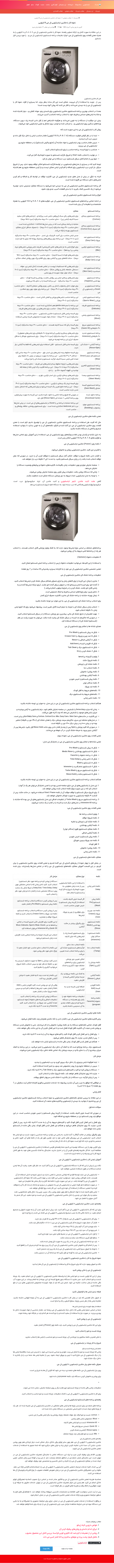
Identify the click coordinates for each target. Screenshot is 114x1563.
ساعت (48, 5)
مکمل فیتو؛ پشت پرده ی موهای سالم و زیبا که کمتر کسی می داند (70, 1537)
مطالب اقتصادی (58, 11)
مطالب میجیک (79, 11)
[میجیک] (98, 5)
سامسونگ (78, 5)
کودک (37, 5)
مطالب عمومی (69, 11)
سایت (42, 5)
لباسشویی (86, 5)
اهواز (28, 5)
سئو (32, 5)
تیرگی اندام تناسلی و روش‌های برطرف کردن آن (78, 1529)
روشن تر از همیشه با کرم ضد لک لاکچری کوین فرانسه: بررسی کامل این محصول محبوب (61, 1533)
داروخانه (70, 5)
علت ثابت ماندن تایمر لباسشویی (79, 481)
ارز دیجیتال (62, 5)
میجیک (97, 11)
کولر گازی (54, 5)
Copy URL (46, 1549)
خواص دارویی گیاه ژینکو (87, 1525)
